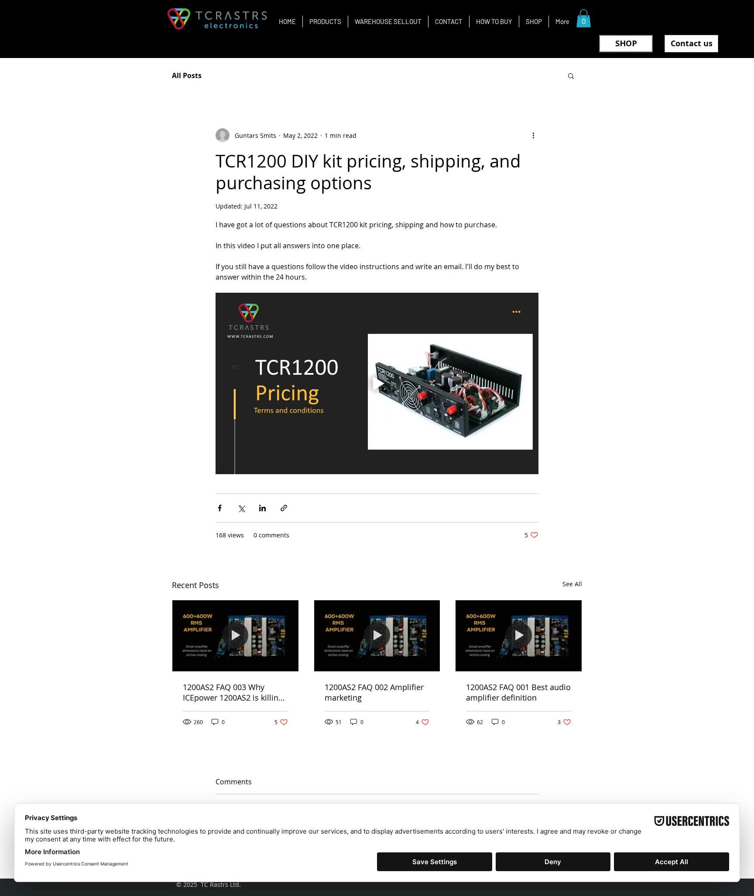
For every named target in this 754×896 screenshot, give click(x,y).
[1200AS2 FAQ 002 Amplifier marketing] (377, 635)
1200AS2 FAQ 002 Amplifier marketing (374, 692)
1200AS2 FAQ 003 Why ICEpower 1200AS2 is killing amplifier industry (233, 692)
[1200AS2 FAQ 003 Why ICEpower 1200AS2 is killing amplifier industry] (235, 635)
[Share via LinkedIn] (262, 508)
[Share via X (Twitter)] (241, 508)
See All (572, 584)
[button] (583, 18)
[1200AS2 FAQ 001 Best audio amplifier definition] (519, 635)
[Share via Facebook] (220, 508)
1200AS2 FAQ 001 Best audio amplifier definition (518, 692)
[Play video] (377, 383)
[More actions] (533, 135)
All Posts (187, 75)
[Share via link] (284, 508)
